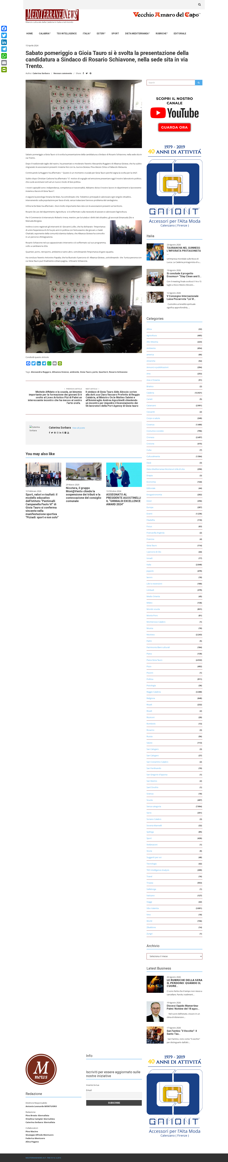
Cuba (149, 450)
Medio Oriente (153, 596)
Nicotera (150, 634)
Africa (149, 329)
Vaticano (151, 895)
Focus (149, 526)
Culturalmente (153, 456)
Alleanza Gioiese (60, 372)
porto (95, 372)
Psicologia (151, 685)
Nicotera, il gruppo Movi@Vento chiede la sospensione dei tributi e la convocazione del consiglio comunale (83, 494)
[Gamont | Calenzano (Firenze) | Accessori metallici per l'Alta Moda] (174, 185)
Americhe (151, 360)
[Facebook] (4, 28)
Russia (149, 736)
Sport (115, 33)
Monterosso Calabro (156, 621)
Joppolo (150, 571)
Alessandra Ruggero (41, 372)
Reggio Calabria (154, 691)
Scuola (150, 800)
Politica (150, 679)
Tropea (150, 882)
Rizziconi (150, 717)
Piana (149, 653)
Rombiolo (151, 723)
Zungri (149, 933)
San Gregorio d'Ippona (157, 774)
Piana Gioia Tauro (154, 660)
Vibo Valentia (153, 908)
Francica (150, 539)
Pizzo (149, 666)
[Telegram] (4, 49)
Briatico (150, 386)
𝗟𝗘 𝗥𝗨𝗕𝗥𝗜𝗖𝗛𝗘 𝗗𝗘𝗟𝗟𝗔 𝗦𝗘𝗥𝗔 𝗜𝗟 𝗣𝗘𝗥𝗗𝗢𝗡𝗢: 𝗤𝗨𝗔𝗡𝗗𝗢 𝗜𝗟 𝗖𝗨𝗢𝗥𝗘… (184, 983)
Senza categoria (154, 806)
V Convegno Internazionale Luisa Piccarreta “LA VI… (183, 298)
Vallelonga (151, 889)
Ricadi (149, 704)
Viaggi (149, 901)
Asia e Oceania (153, 380)
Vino (149, 914)
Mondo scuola (153, 609)
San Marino (152, 781)
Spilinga (150, 831)
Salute (149, 742)
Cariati (149, 399)
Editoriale (180, 33)
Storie (149, 851)
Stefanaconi (152, 844)
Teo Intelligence (67, 33)
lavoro (149, 577)
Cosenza (150, 424)
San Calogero (153, 749)
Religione (151, 698)
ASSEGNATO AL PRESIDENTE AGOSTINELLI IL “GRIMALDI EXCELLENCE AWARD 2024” (123, 499)
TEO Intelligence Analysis (158, 870)
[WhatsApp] (4, 55)
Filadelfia (151, 520)
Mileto (149, 602)
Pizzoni (150, 672)
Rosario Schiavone (118, 372)
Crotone (150, 443)
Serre (149, 812)
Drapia (150, 475)
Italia (86, 33)
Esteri (100, 33)
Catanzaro (151, 405)
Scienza (150, 793)
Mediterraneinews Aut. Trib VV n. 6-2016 (43, 1158)
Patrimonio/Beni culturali (158, 647)
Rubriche (161, 33)
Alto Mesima (152, 341)
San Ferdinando (154, 768)
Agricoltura (152, 335)
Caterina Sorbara (41, 73)
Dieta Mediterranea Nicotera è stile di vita (166, 469)
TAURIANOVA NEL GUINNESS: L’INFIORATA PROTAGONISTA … (184, 250)
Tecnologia (151, 863)
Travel (149, 876)
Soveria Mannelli (154, 825)
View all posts (78, 428)
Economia (151, 481)
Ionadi (149, 558)
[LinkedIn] (4, 42)
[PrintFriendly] (4, 69)
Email (89, 1090)
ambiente (74, 372)
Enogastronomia (154, 494)
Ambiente (151, 348)
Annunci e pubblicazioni (157, 367)
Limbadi (150, 590)
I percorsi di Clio (154, 551)
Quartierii (103, 372)
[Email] (4, 62)
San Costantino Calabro (157, 761)
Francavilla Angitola (155, 532)
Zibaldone (151, 927)
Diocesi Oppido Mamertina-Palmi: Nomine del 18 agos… (183, 1007)
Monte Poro (152, 615)
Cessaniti (151, 411)
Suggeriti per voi (154, 857)
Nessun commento (63, 73)
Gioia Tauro (86, 372)
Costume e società (155, 431)
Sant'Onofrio (152, 787)
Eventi (149, 513)
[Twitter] (4, 35)
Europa (150, 507)
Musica (150, 628)
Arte (148, 373)
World (149, 921)
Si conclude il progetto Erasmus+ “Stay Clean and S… (184, 275)
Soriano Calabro (154, 819)
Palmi (149, 641)
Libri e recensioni (154, 583)
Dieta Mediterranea (136, 33)
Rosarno (150, 730)
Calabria (44, 33)
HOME (29, 33)
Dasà (149, 462)
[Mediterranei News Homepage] (41, 1069)
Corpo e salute (153, 418)
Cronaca (150, 437)
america (150, 354)
